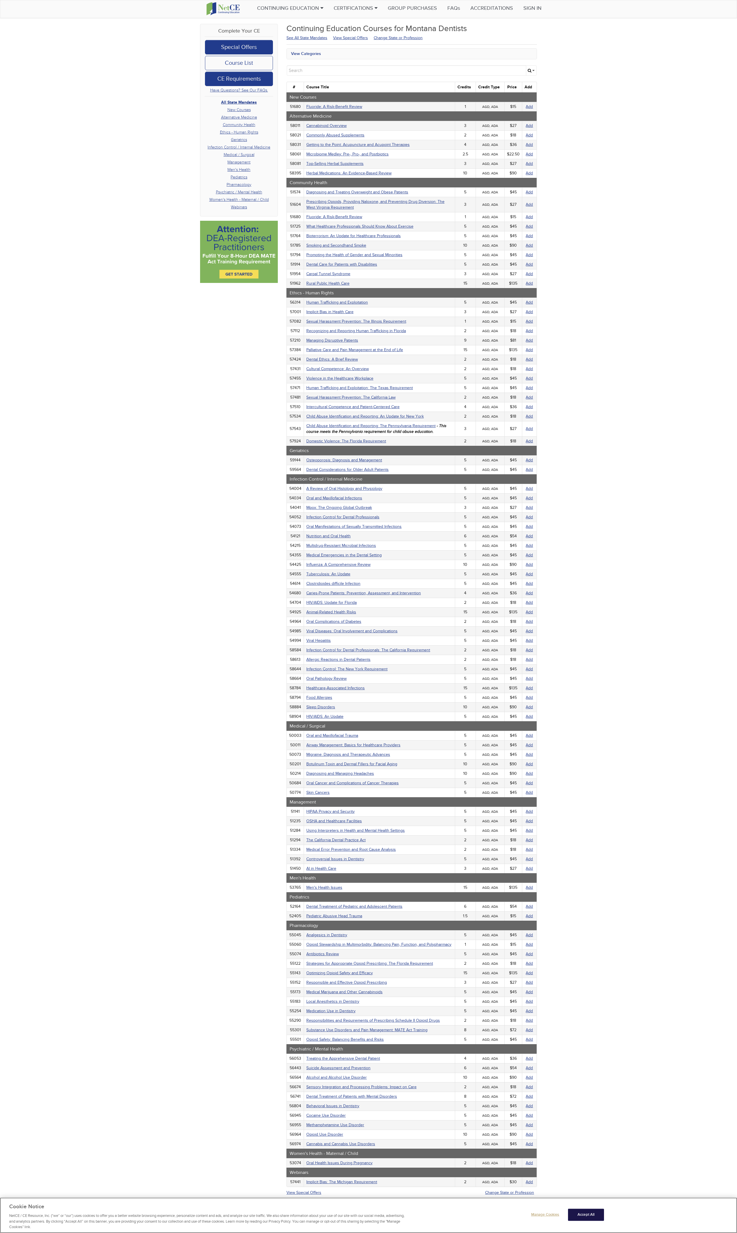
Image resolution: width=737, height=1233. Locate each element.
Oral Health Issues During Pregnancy (339, 1162)
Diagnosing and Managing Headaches (340, 773)
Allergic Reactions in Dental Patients (338, 659)
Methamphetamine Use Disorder (335, 1124)
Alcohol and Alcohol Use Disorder (336, 1077)
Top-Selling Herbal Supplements (335, 163)
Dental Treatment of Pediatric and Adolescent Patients (354, 906)
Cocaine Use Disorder (326, 1115)
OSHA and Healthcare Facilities (334, 821)
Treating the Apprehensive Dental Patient (343, 1058)
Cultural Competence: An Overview (337, 368)
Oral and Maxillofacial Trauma (332, 735)
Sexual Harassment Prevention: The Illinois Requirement (356, 321)
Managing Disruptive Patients (332, 340)
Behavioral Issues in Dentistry (332, 1105)
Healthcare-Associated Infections (335, 688)
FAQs (453, 8)
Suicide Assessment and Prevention (338, 1067)
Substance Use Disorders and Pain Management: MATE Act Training (367, 1030)
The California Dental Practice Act (336, 840)
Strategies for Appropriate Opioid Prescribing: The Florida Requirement (369, 963)
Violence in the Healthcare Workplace (339, 378)
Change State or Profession (398, 37)
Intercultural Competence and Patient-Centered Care (353, 406)
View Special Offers (350, 37)
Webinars (239, 207)
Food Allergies (319, 697)
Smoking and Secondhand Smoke (336, 245)
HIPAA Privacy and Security (330, 811)
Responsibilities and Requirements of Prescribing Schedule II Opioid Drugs (373, 1020)
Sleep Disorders (320, 707)
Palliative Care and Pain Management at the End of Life (354, 349)
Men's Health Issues (324, 887)
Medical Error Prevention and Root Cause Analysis (351, 849)
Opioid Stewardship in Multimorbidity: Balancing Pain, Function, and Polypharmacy (378, 944)
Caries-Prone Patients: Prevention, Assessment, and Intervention (363, 593)
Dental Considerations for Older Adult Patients (347, 469)
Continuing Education (288, 8)
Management (238, 162)
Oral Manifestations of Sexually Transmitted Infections (354, 526)
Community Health (239, 124)
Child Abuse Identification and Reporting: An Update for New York (365, 416)
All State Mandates (239, 102)
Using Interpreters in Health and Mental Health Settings (355, 830)
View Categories (306, 53)
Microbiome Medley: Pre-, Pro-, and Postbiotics (347, 154)
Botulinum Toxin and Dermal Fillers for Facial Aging (351, 764)
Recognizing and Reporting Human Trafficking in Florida (356, 330)
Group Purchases (412, 8)
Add (529, 106)
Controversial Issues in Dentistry (335, 859)
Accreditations (491, 8)
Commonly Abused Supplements (335, 135)
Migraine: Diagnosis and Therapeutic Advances (348, 754)
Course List (239, 63)
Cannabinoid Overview (326, 125)
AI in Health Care (321, 868)
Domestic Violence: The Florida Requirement (346, 441)
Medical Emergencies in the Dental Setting (344, 555)
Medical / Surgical (239, 154)
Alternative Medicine (239, 117)
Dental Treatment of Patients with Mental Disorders (351, 1096)
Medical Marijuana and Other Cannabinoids (344, 992)
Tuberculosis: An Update (328, 574)
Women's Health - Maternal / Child (239, 199)
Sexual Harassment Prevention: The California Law (351, 397)
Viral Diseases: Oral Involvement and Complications (352, 631)
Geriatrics (239, 139)
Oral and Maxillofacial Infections (334, 498)
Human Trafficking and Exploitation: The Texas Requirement (359, 387)
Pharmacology (239, 184)
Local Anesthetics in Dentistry (332, 1001)
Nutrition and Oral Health (328, 536)
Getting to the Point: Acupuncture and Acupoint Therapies (358, 144)
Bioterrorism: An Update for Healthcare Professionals (353, 235)
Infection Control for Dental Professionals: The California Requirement (368, 650)
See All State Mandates (306, 37)
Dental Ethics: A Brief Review (332, 359)
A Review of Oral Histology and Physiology (344, 488)
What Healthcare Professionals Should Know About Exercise (359, 226)
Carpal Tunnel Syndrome (328, 273)
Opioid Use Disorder (324, 1134)
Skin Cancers (318, 792)
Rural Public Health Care (327, 283)
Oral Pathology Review (326, 678)
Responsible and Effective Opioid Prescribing (346, 982)
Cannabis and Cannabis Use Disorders (340, 1143)
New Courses (239, 109)
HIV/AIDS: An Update (324, 716)
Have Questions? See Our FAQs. (239, 90)
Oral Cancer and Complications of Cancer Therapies (352, 783)
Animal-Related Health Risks (331, 612)
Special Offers (239, 47)
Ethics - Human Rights (239, 132)
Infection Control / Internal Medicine (239, 147)
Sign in (532, 8)
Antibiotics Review (322, 954)
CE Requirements (239, 78)
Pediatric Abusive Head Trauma (334, 916)
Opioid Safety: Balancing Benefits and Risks (345, 1039)
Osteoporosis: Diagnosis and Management (344, 460)
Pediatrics (239, 177)
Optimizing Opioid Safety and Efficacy (339, 973)
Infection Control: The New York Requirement (347, 669)
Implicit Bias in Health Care (330, 311)
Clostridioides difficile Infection (333, 583)
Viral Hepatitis (318, 640)
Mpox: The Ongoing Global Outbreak (339, 507)
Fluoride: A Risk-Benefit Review (334, 106)
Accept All (586, 1214)
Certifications (354, 8)
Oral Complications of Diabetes (333, 621)
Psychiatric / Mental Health (239, 192)
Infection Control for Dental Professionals (342, 517)
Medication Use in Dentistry (331, 1011)
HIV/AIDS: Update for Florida (331, 602)
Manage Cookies (545, 1214)
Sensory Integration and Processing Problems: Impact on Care (361, 1086)
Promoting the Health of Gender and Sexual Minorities (354, 254)
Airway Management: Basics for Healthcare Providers (353, 745)
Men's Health (238, 169)
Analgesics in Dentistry (326, 935)
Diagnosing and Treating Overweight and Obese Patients (357, 192)
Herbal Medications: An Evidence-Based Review (349, 173)
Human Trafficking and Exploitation (337, 302)
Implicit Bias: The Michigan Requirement (341, 1181)
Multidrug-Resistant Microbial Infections (341, 545)
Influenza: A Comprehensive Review (338, 564)
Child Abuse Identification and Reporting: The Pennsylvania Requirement (371, 425)
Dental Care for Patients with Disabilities (341, 264)
